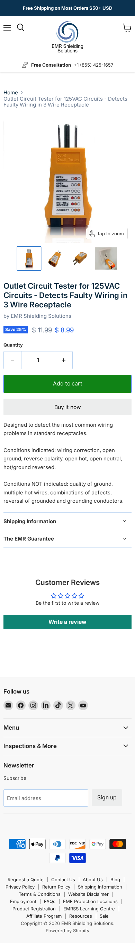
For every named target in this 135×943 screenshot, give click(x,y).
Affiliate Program (44, 916)
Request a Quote (26, 879)
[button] (29, 258)
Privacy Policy (20, 887)
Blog (115, 879)
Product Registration (34, 908)
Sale (104, 916)
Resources (80, 916)
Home (10, 92)
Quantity (13, 345)
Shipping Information (100, 887)
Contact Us (63, 879)
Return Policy (56, 887)
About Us (93, 879)
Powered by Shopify (67, 930)
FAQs (49, 901)
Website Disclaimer (88, 894)
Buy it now (67, 407)
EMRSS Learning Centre (89, 908)
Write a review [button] (67, 621)
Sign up (107, 797)
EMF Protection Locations (90, 901)
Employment (23, 901)
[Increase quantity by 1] (64, 360)
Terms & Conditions (40, 894)
